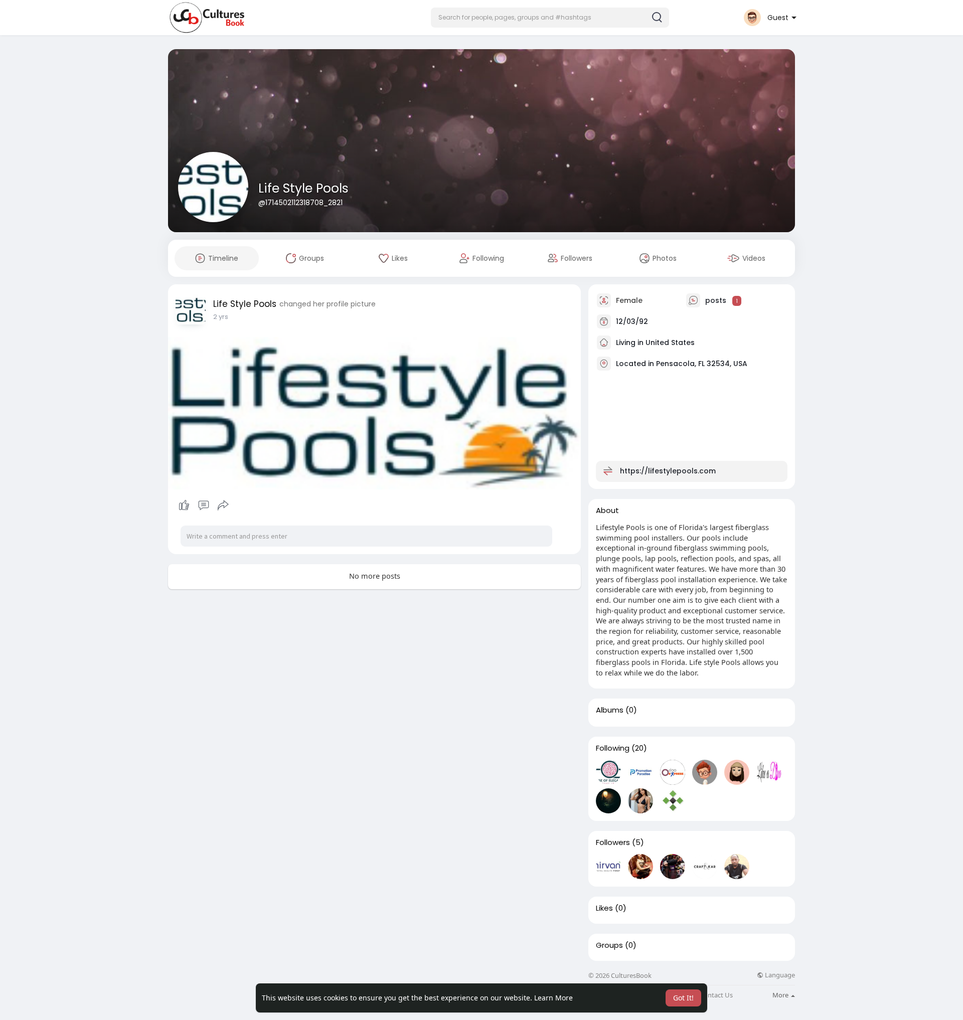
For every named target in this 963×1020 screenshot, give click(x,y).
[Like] (203, 505)
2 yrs (220, 316)
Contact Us (716, 995)
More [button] (781, 994)
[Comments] (203, 505)
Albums (609, 710)
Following (612, 748)
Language (779, 975)
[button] (550, 18)
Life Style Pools (303, 188)
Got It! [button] (683, 997)
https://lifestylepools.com (668, 471)
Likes (604, 908)
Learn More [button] (553, 997)
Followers (613, 842)
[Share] (223, 505)
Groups (609, 945)
